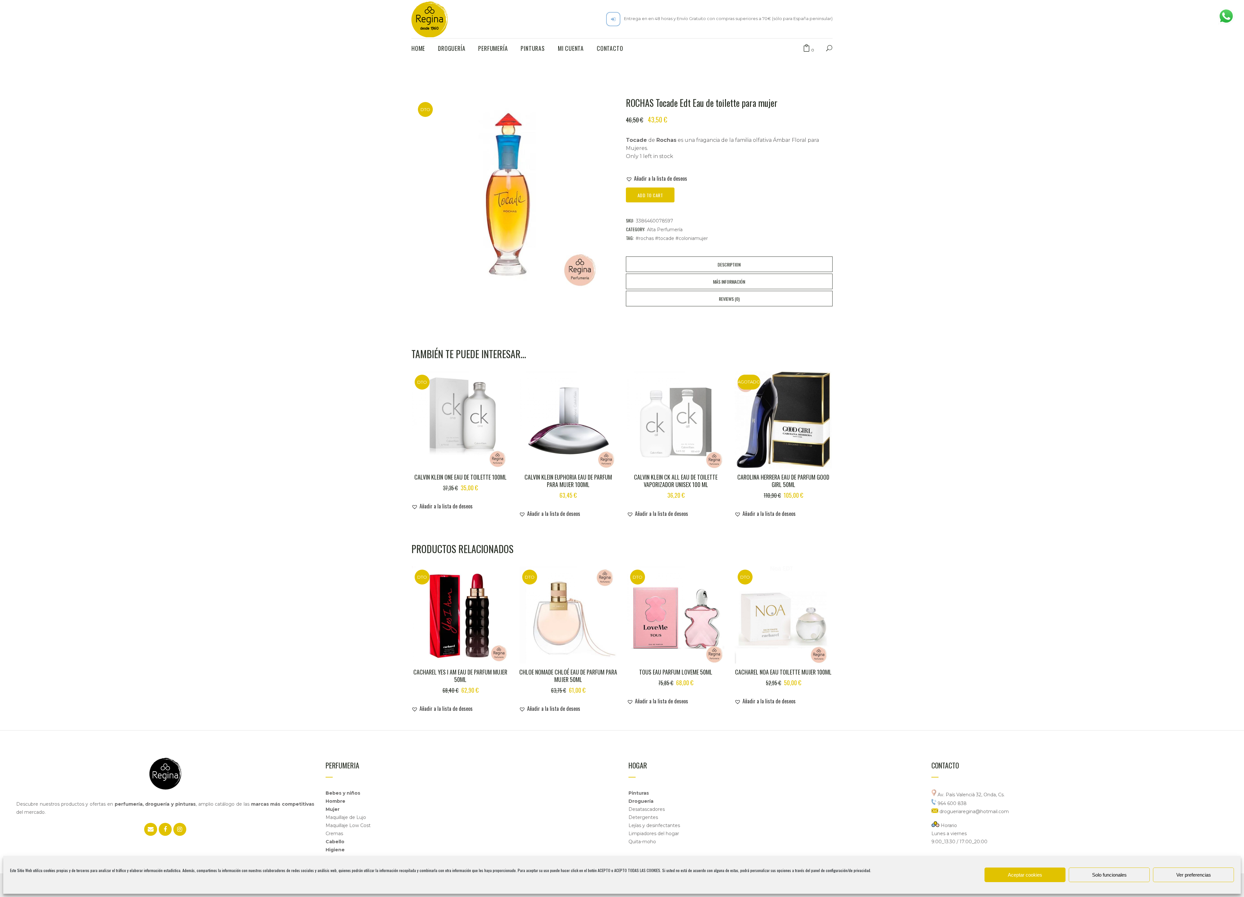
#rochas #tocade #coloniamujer (672, 238)
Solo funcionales (1109, 875)
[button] (656, 178)
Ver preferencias (1193, 875)
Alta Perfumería (665, 230)
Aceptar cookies (1025, 875)
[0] (806, 48)
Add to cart (650, 195)
